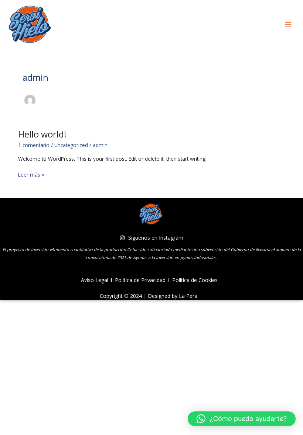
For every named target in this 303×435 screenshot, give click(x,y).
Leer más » (31, 174)
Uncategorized (71, 145)
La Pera (188, 295)
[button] (242, 418)
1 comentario (34, 145)
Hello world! (42, 134)
